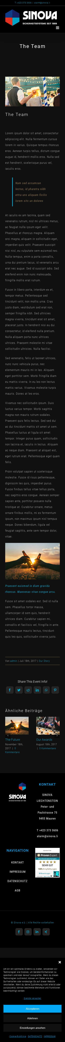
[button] (60, 962)
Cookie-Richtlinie (18, 1036)
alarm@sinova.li (42, 3)
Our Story (44, 661)
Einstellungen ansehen (32, 1027)
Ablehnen (32, 1018)
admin (13, 661)
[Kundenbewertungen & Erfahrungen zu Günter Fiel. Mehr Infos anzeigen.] (47, 851)
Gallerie (16, 730)
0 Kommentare (47, 748)
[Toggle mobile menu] (58, 28)
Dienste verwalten (32, 998)
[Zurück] (7, 735)
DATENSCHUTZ (35, 1036)
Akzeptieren (32, 1008)
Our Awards (47, 721)
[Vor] (57, 735)
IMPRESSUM (50, 1036)
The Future (16, 721)
